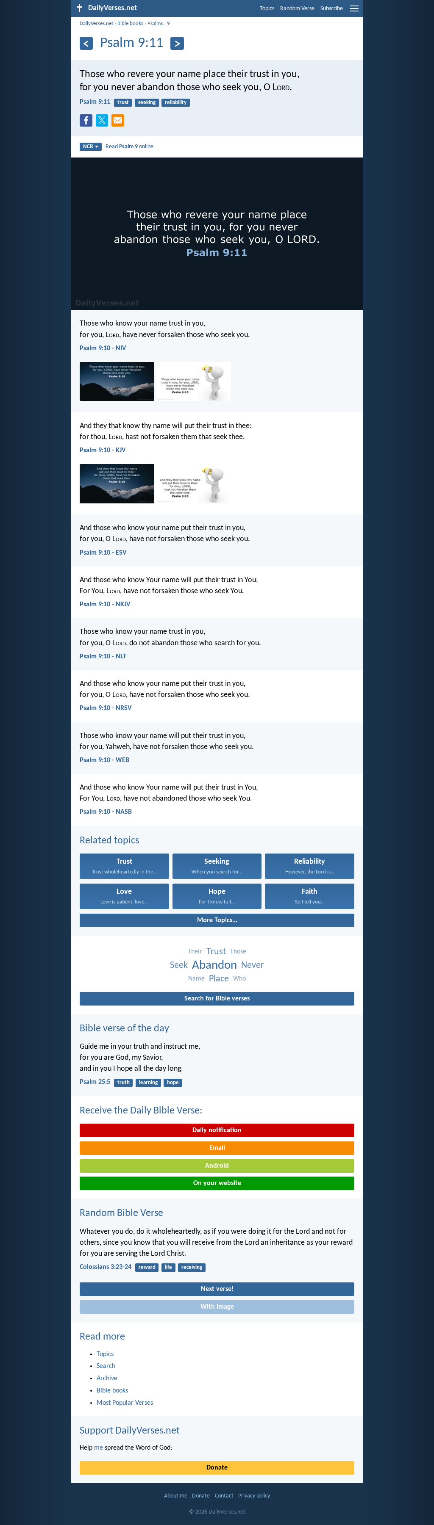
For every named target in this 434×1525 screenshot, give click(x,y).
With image (217, 1307)
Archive (107, 1378)
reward (147, 1267)
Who (239, 978)
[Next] (177, 43)
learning (148, 1083)
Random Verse (297, 9)
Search (106, 1366)
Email (217, 1148)
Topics (267, 9)
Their (195, 951)
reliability (175, 102)
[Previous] (86, 43)
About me (175, 1496)
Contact (224, 1496)
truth (123, 1083)
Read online (129, 147)
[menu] (354, 12)
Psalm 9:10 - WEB (104, 760)
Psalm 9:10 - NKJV (105, 604)
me (98, 1448)
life (168, 1267)
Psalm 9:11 (95, 102)
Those (238, 951)
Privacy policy (254, 1496)
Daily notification (217, 1130)
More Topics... (217, 920)
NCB (88, 146)
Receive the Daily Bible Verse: (141, 1111)
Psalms (155, 23)
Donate (217, 1467)
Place (219, 979)
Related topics (109, 841)
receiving (191, 1267)
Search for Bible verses (217, 998)
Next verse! (217, 1289)
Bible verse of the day (124, 1029)
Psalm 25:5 (95, 1082)
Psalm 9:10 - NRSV (105, 708)
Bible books (130, 23)
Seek (179, 965)
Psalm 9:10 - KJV (102, 450)
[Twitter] (104, 122)
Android (217, 1166)
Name (196, 978)
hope (173, 1083)
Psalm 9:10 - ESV (103, 553)
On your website (217, 1183)
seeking (147, 102)
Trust (216, 952)
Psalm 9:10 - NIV (103, 348)
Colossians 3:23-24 (105, 1267)
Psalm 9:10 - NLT (103, 656)
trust (123, 102)
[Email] (119, 122)
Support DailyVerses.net (130, 1431)
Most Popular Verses (125, 1403)
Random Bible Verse (121, 1213)
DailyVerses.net (96, 23)
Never (252, 965)
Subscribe (331, 9)
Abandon (214, 965)
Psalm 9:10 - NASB (106, 812)
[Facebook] (88, 122)
